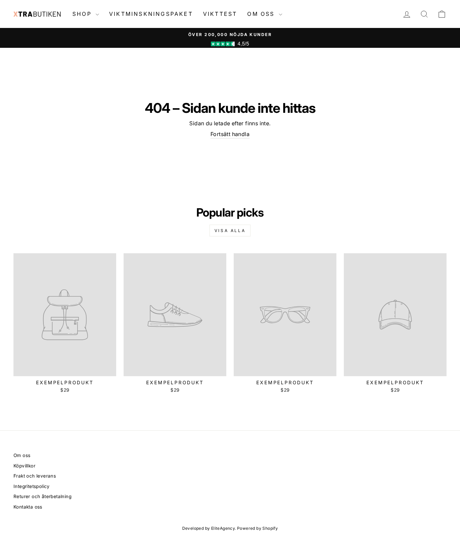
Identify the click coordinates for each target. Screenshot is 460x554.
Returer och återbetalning (42, 496)
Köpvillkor (24, 465)
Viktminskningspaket (151, 13)
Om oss (262, 13)
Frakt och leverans (34, 476)
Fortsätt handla (230, 134)
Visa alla (230, 230)
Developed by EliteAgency (208, 528)
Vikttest (220, 13)
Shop (83, 13)
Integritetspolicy (31, 486)
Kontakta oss (27, 507)
